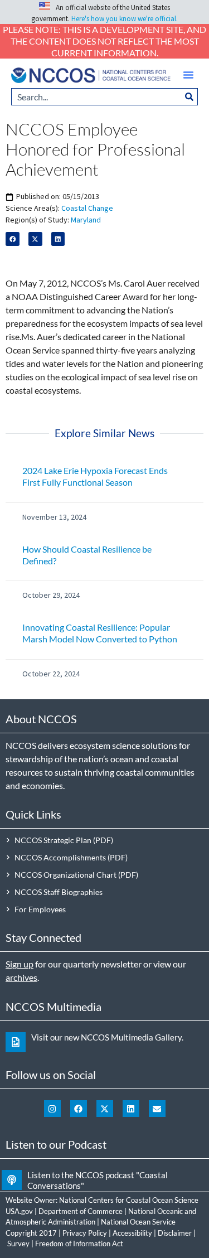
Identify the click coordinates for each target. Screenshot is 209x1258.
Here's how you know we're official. (124, 18)
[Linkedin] (131, 1108)
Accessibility (132, 1232)
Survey (18, 1243)
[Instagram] (52, 1108)
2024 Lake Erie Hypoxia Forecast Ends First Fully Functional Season (95, 476)
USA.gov (19, 1211)
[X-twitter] (104, 1108)
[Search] (189, 96)
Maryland (86, 220)
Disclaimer (175, 1232)
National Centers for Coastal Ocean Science (128, 1200)
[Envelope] (157, 1108)
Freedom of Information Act (79, 1243)
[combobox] (96, 96)
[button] (188, 74)
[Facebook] (78, 1108)
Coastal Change (87, 208)
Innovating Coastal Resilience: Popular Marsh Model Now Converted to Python (99, 633)
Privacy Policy (84, 1232)
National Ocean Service (138, 1221)
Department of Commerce (80, 1211)
